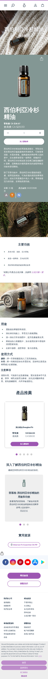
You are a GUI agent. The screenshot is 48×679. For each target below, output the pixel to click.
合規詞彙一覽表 (30, 616)
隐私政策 (24, 676)
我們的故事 (8, 609)
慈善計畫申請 (29, 634)
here (40, 656)
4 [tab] (27, 454)
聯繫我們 (24, 583)
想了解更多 (24, 672)
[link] (35, 5)
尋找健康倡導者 (10, 634)
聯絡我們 (27, 627)
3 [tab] (24, 454)
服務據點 (7, 602)
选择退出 (24, 668)
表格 (5, 637)
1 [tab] (16, 454)
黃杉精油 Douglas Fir (24, 427)
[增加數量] (40, 133)
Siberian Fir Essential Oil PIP (25, 545)
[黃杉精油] (24, 412)
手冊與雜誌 (28, 602)
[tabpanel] (24, 425)
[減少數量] (8, 133)
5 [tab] (31, 454)
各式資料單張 (29, 609)
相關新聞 (7, 606)
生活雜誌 (27, 606)
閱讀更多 (24, 511)
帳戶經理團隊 (29, 630)
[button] (6, 195)
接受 (24, 662)
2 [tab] (20, 454)
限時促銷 (27, 612)
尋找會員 (24, 575)
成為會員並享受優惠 (11, 627)
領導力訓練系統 (10, 630)
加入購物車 (24, 141)
